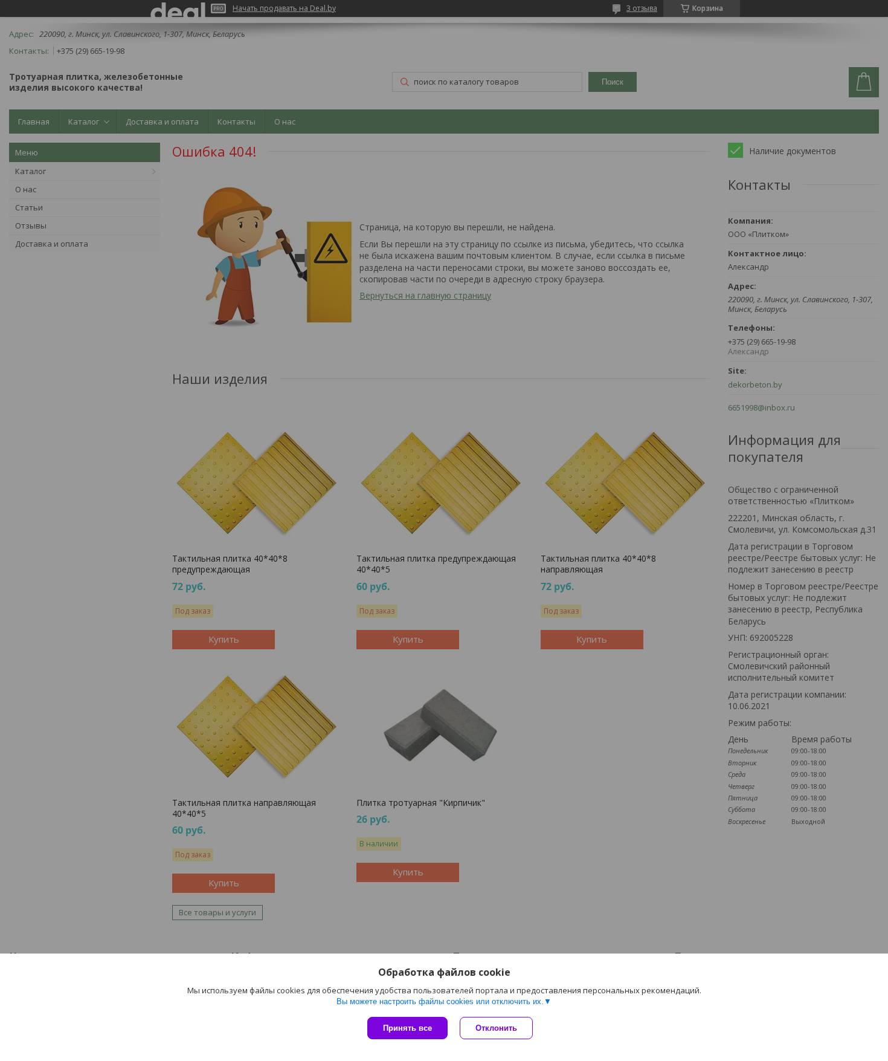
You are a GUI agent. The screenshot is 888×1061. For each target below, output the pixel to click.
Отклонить (496, 1028)
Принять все (407, 1028)
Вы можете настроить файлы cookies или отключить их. (440, 1001)
